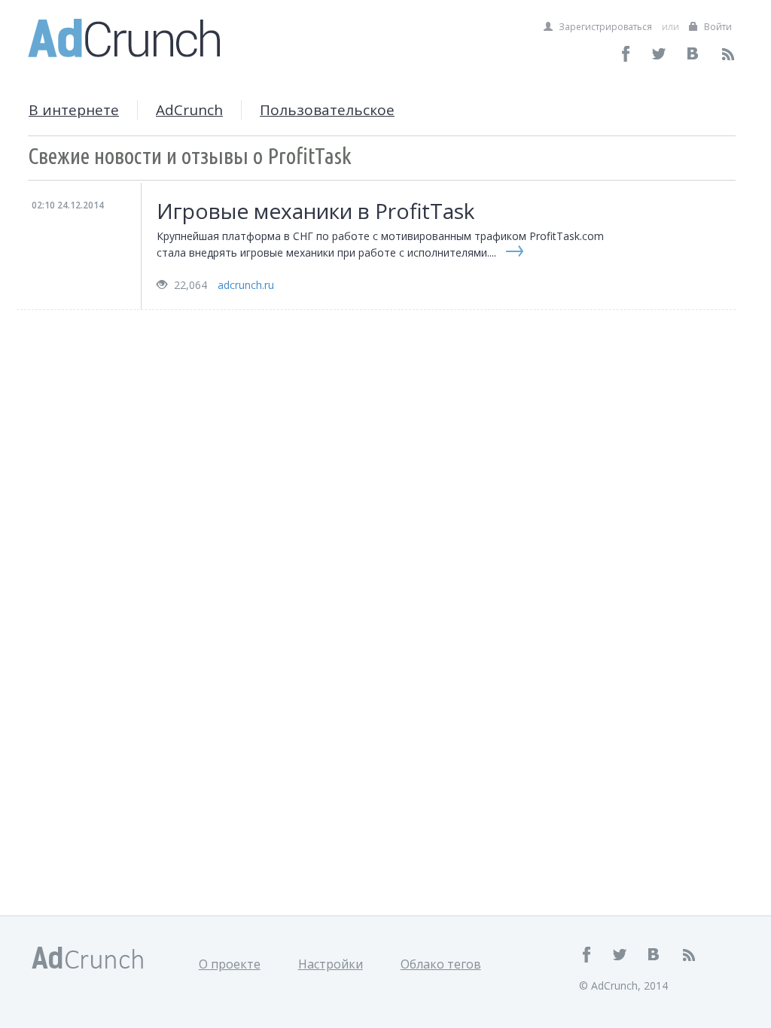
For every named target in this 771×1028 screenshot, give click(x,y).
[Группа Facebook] (626, 54)
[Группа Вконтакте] (694, 54)
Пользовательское (327, 110)
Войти (717, 26)
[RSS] (728, 54)
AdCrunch (189, 110)
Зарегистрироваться (604, 26)
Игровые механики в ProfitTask (315, 210)
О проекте (230, 964)
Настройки (330, 964)
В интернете (74, 110)
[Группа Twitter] (660, 54)
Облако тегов (441, 964)
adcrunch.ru (246, 285)
